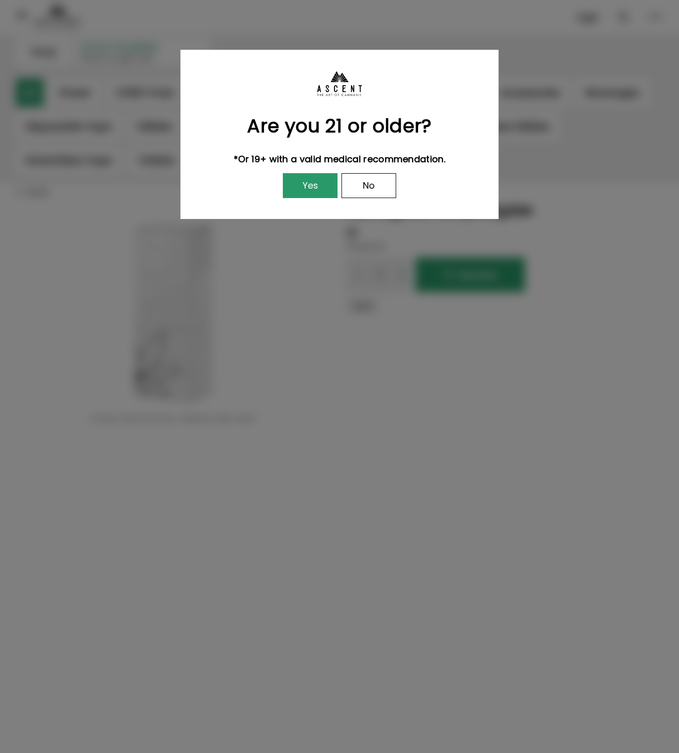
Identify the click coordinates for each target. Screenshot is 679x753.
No (369, 185)
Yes (310, 185)
